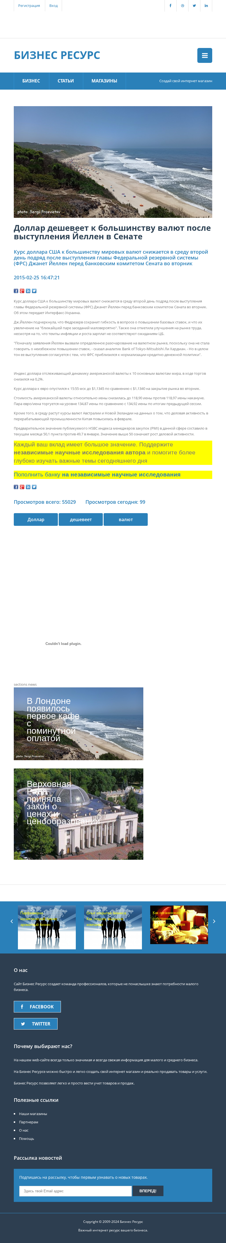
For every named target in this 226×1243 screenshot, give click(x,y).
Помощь (26, 1138)
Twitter (41, 1024)
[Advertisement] (110, 24)
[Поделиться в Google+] (22, 291)
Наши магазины (33, 1113)
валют (126, 519)
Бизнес (31, 81)
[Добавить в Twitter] (34, 291)
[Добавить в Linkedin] (28, 291)
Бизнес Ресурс (57, 54)
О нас (23, 1130)
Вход (53, 5)
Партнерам (28, 1121)
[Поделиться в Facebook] (16, 291)
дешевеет (81, 519)
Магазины (104, 81)
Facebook (42, 1007)
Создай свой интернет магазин (185, 80)
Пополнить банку (97, 474)
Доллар (36, 519)
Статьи (66, 81)
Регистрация (29, 5)
